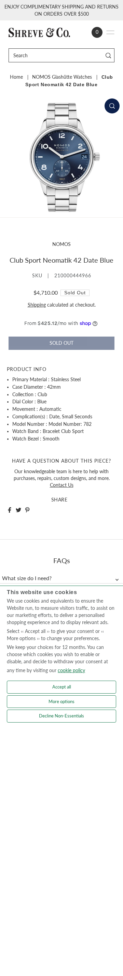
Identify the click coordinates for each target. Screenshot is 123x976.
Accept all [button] (61, 687)
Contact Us (61, 485)
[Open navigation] (110, 32)
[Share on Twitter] (18, 510)
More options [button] (61, 701)
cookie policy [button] (71, 670)
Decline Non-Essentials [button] (61, 715)
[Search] (108, 55)
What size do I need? (27, 578)
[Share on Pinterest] (27, 510)
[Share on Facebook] (9, 510)
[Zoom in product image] (112, 105)
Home (16, 77)
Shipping (37, 305)
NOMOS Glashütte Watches (62, 77)
